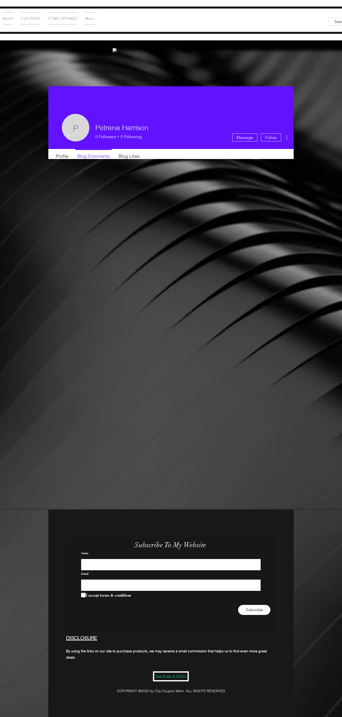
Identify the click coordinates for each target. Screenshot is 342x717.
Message (245, 137)
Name (84, 553)
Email (84, 573)
